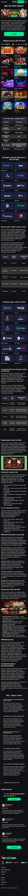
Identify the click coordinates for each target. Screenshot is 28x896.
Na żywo (9, 44)
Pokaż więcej (14, 847)
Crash (16, 44)
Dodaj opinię (14, 799)
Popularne (3, 44)
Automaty (23, 44)
